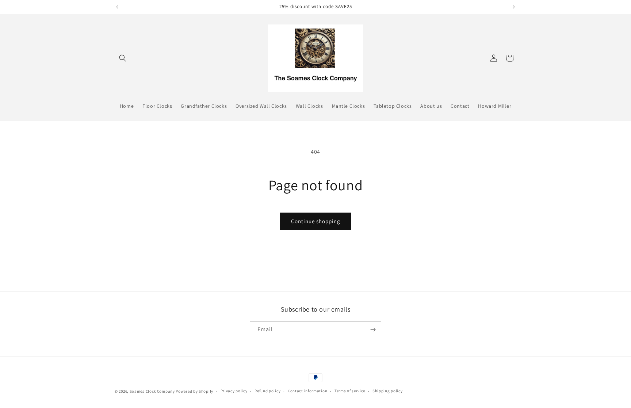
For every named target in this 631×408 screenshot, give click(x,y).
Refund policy (267, 390)
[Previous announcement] (117, 7)
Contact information (307, 390)
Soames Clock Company (152, 391)
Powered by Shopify (194, 391)
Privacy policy (234, 390)
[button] (123, 58)
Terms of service (349, 390)
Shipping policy (387, 390)
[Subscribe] (373, 329)
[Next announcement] (514, 7)
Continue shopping (315, 221)
